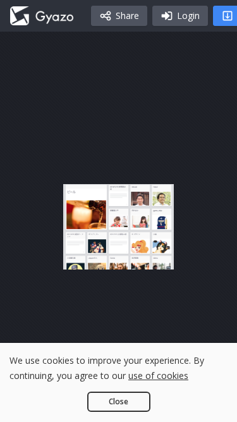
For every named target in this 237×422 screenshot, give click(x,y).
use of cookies (158, 375)
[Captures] (41, 16)
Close (118, 401)
